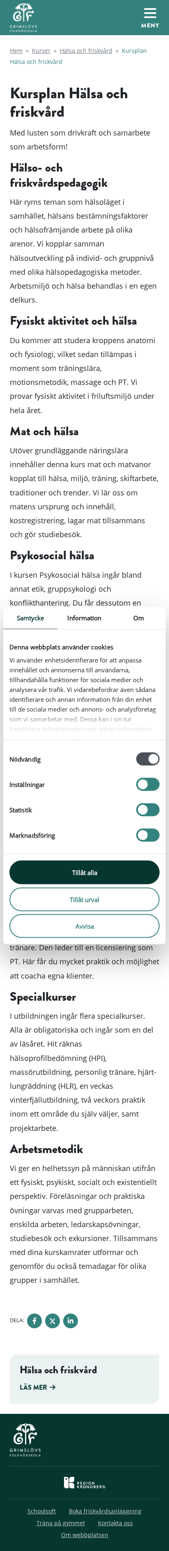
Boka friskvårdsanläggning (105, 1511)
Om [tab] (138, 618)
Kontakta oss (115, 1523)
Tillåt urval (84, 899)
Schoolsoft (41, 1511)
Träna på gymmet (61, 1523)
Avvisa (84, 926)
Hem (16, 50)
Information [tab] (84, 618)
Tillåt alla (84, 872)
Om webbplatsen (84, 1535)
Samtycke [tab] (30, 618)
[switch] (148, 784)
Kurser (41, 50)
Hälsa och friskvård (86, 50)
